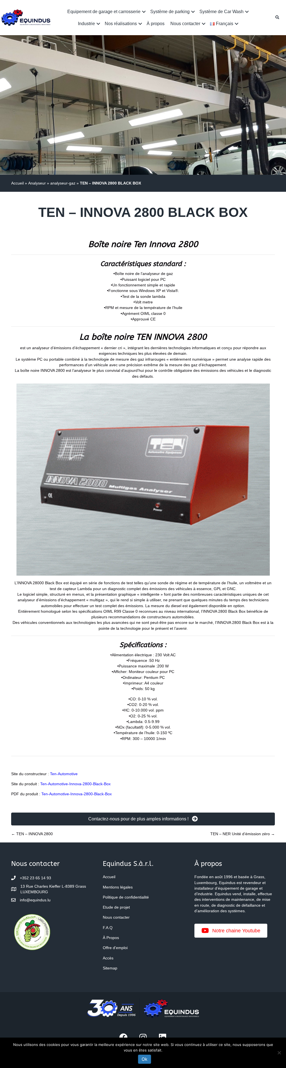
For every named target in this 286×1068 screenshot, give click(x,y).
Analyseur (37, 183)
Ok (144, 1059)
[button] (143, 12)
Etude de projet (116, 907)
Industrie (86, 23)
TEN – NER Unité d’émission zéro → (242, 834)
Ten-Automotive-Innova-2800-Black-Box (75, 784)
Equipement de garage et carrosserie (103, 11)
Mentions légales (118, 887)
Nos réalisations (121, 23)
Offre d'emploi (115, 947)
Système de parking (170, 11)
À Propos (111, 937)
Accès (108, 958)
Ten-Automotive (64, 774)
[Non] (279, 1052)
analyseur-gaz (62, 183)
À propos (156, 23)
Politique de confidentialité (126, 897)
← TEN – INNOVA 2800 (32, 834)
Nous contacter (185, 23)
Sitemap (110, 968)
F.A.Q (108, 927)
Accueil (17, 183)
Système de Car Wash (221, 11)
